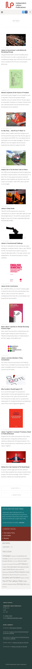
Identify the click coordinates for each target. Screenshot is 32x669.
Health (10, 564)
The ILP (5, 581)
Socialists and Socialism (11, 577)
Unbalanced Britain (12, 584)
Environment (15, 561)
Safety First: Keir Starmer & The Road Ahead (15, 467)
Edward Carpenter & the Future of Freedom (15, 92)
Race (8, 574)
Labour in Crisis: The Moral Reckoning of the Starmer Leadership (16, 638)
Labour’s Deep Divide (7, 208)
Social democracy (23, 574)
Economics (27, 559)
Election (10, 561)
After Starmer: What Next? (16, 628)
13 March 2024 (5, 90)
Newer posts (16, 495)
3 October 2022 (5, 206)
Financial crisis (5, 564)
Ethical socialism (22, 561)
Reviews (6, 538)
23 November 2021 (6, 464)
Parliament (11, 572)
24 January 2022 (6, 429)
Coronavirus (10, 558)
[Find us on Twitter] (23, 12)
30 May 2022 (4, 355)
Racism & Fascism (14, 574)
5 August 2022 (5, 283)
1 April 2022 (4, 386)
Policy (16, 572)
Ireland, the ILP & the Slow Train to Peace (14, 169)
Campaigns (6, 556)
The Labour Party (9, 533)
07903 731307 (8, 616)
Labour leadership (7, 569)
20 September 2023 (6, 128)
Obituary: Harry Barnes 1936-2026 (20, 642)
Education (5, 561)
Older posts (16, 488)
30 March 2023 (5, 167)
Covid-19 (16, 558)
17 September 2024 (6, 47)
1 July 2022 (4, 324)
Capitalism (13, 556)
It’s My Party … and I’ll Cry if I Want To (13, 131)
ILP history (22, 564)
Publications (22, 572)
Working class (21, 584)
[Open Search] (30, 12)
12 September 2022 (6, 241)
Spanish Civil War (24, 578)
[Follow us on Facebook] (26, 12)
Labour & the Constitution (9, 286)
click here (21, 522)
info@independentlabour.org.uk (14, 618)
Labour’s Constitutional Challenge (12, 243)
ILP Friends (15, 564)
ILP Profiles (7, 535)
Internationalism (12, 567)
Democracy (20, 558)
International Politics (23, 567)
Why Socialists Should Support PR (11, 389)
